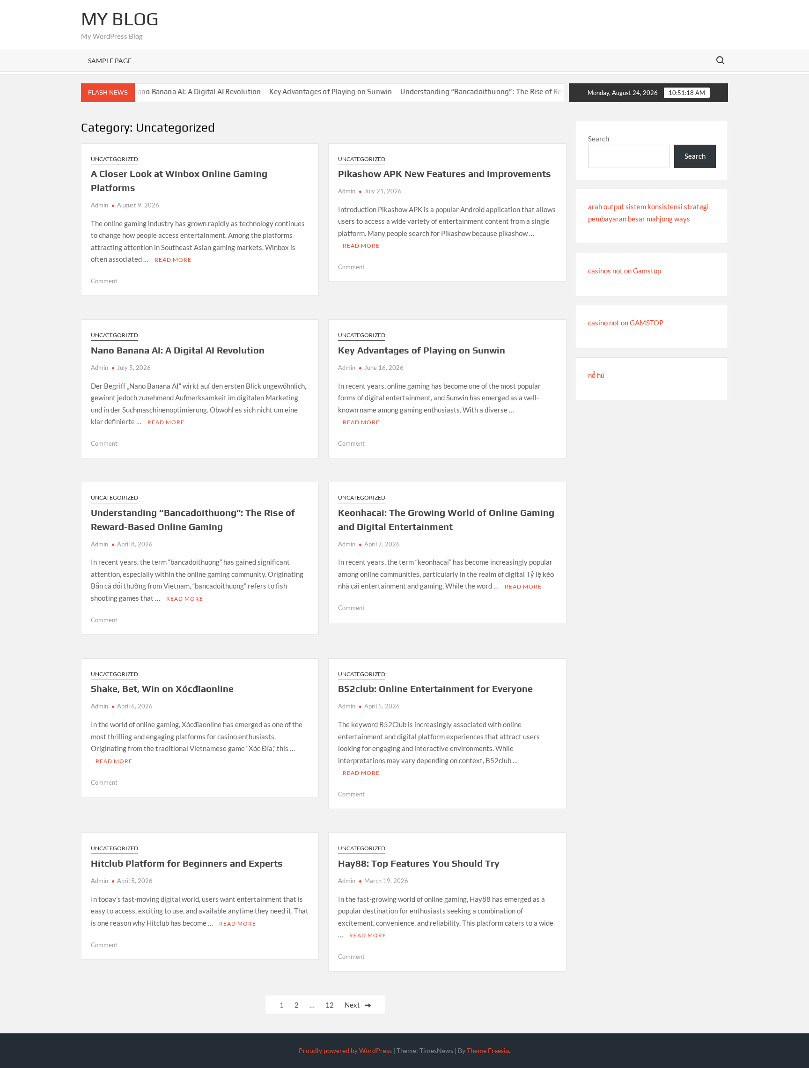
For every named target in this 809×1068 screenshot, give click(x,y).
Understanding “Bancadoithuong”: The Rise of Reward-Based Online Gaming (507, 92)
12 (329, 1005)
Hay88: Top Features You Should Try (419, 863)
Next (352, 1005)
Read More (172, 259)
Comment (104, 281)
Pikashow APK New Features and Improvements (444, 173)
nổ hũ (596, 375)
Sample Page (110, 61)
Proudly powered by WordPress (345, 1050)
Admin (99, 205)
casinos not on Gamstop (624, 270)
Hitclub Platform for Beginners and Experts (187, 863)
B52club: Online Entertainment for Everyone (435, 688)
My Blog (120, 18)
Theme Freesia (488, 1050)
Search (598, 138)
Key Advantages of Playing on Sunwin (312, 92)
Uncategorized (114, 158)
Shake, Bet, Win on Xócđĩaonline (162, 688)
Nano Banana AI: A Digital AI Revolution (178, 92)
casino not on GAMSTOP (625, 322)
